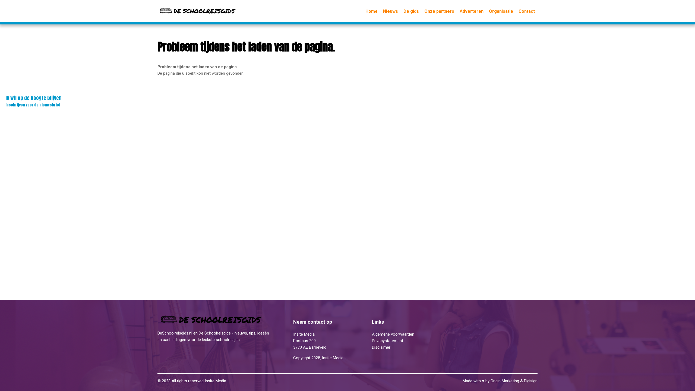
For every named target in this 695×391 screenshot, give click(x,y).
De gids (411, 11)
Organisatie (501, 11)
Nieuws (390, 11)
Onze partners (439, 11)
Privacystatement (388, 340)
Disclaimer (381, 347)
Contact (527, 11)
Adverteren (472, 11)
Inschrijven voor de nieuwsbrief (33, 101)
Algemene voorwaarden (393, 334)
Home (371, 11)
